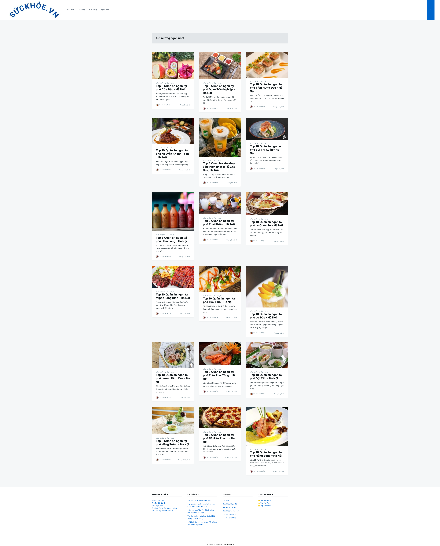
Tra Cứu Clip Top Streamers (162, 511)
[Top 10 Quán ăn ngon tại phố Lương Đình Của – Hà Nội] (173, 355)
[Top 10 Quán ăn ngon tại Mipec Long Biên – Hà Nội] (173, 277)
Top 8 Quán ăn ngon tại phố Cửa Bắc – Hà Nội (171, 87)
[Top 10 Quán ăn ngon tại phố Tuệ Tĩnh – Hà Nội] (220, 279)
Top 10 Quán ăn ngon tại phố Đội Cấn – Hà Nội (266, 376)
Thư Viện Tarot (157, 506)
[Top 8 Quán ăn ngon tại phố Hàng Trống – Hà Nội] (173, 420)
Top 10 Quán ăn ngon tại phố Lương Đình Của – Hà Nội (173, 378)
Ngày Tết (105, 10)
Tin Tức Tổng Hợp (229, 514)
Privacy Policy (229, 544)
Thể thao (93, 10)
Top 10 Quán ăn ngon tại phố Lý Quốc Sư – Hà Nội (266, 223)
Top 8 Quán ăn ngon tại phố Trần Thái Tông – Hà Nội (219, 375)
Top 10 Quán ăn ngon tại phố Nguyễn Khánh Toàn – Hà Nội (172, 154)
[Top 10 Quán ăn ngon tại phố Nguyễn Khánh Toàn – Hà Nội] (173, 131)
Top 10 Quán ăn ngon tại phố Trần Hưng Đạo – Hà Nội (266, 88)
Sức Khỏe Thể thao (230, 507)
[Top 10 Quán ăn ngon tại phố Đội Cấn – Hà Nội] (267, 355)
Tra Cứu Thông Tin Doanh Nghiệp (164, 508)
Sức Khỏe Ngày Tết (230, 504)
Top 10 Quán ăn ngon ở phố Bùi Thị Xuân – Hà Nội (265, 150)
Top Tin (70, 10)
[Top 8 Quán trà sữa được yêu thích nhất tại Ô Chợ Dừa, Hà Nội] (220, 137)
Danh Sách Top (158, 500)
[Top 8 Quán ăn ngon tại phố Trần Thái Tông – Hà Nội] (220, 353)
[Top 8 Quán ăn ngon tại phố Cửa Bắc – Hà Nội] (173, 65)
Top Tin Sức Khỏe (229, 518)
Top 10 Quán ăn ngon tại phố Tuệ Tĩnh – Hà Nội (219, 300)
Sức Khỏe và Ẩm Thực (165, 83)
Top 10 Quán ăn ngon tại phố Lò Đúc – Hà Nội (266, 315)
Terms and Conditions (214, 544)
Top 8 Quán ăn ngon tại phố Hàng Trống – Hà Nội (172, 442)
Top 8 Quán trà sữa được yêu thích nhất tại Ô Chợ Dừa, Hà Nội (219, 167)
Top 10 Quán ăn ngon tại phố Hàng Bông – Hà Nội (266, 454)
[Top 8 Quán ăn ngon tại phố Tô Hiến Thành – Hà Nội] (220, 417)
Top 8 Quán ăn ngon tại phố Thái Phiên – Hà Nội (219, 222)
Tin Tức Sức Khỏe (165, 105)
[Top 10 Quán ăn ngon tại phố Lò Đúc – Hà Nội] (267, 286)
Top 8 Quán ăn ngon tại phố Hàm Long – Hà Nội (171, 239)
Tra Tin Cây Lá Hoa (159, 503)
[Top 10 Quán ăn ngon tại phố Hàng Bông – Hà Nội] (267, 426)
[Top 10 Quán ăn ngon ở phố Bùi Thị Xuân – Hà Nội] (267, 129)
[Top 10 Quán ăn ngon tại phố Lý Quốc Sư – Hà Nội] (267, 203)
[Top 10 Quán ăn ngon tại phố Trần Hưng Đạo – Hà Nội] (267, 65)
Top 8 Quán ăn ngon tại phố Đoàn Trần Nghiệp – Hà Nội (219, 89)
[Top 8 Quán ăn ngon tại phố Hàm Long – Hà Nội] (173, 211)
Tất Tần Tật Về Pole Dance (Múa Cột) (201, 500)
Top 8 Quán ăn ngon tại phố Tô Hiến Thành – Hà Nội (219, 438)
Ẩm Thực (81, 10)
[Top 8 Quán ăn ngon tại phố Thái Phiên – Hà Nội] (220, 203)
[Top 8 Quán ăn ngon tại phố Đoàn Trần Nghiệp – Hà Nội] (220, 65)
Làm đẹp (226, 500)
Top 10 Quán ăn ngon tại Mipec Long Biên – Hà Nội (173, 296)
